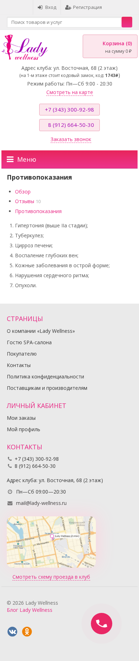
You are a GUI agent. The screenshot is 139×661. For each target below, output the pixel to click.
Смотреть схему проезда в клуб (51, 576)
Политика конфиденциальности (45, 376)
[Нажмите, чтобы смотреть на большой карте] (51, 541)
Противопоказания (38, 211)
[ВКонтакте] (12, 631)
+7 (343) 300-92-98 (69, 109)
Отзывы (24, 201)
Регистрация (87, 7)
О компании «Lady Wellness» (41, 330)
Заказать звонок (71, 139)
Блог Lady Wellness (29, 609)
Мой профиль (23, 429)
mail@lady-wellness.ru (41, 503)
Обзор (23, 191)
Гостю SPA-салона (29, 342)
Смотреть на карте (69, 92)
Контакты (19, 365)
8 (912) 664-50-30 (71, 124)
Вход (50, 7)
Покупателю (22, 353)
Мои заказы (21, 417)
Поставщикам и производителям (47, 387)
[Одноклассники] (27, 631)
